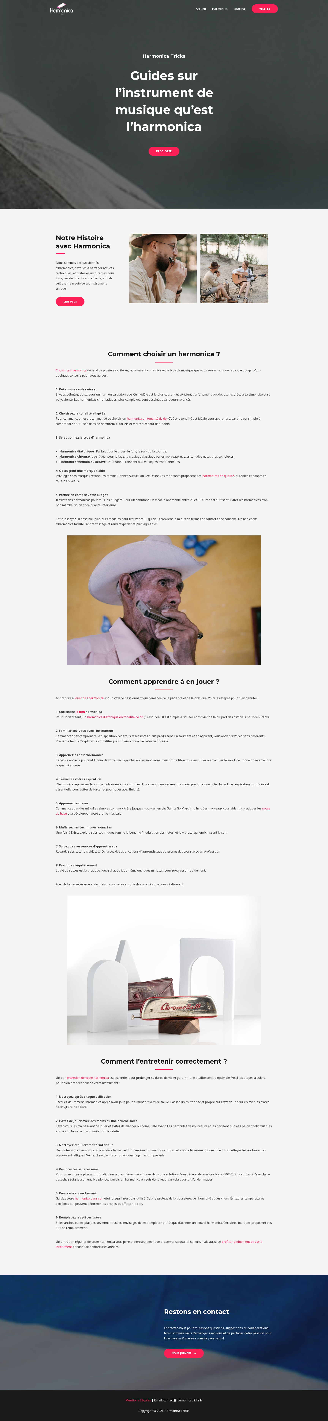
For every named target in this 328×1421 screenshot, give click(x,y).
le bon (80, 712)
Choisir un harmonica (71, 370)
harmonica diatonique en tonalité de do (115, 717)
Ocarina (239, 9)
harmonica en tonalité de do (147, 418)
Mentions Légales (138, 1400)
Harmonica (220, 9)
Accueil (201, 9)
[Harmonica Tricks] (61, 8)
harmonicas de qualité (218, 476)
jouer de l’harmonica (89, 698)
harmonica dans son (89, 1198)
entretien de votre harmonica (88, 1078)
